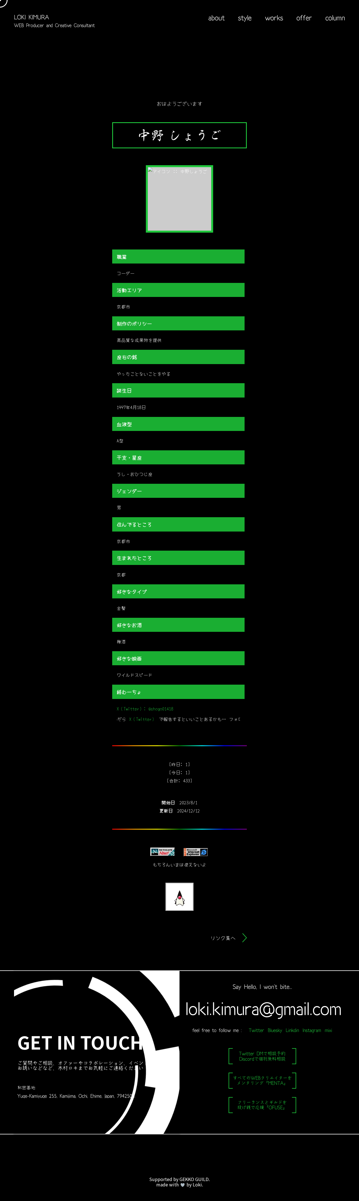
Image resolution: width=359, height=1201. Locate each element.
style (245, 17)
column (335, 17)
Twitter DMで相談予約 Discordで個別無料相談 (262, 1056)
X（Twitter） (127, 719)
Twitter (256, 1030)
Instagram (312, 1030)
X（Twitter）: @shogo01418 (145, 708)
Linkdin (292, 1030)
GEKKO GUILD (194, 1179)
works (274, 17)
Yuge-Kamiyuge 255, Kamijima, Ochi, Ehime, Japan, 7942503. (76, 1096)
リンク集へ (223, 937)
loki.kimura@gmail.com (262, 1008)
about (216, 17)
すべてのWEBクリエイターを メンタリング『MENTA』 (262, 1080)
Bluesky (275, 1030)
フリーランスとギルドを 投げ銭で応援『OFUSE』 (262, 1105)
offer (304, 17)
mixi (328, 1030)
